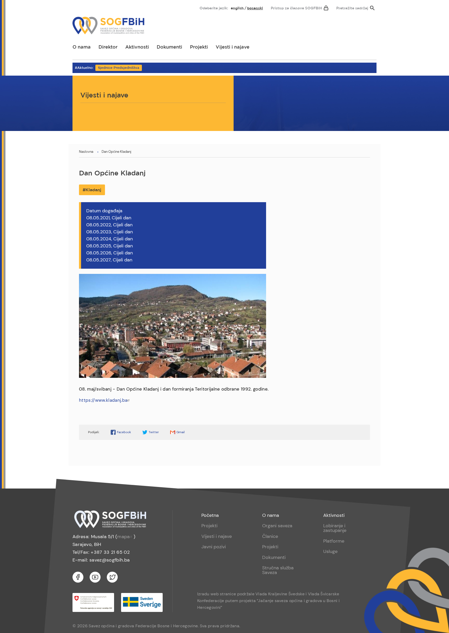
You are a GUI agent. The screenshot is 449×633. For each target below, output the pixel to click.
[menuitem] (81, 7)
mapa (123, 536)
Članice (270, 536)
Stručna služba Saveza (278, 570)
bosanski (255, 8)
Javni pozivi (213, 547)
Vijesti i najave (232, 47)
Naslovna (86, 151)
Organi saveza (277, 526)
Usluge (330, 551)
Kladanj (93, 190)
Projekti (199, 47)
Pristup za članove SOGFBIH (296, 8)
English (237, 8)
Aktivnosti (137, 47)
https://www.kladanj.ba (103, 400)
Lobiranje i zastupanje (334, 528)
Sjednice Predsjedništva (118, 68)
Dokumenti (169, 47)
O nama (81, 47)
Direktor (107, 47)
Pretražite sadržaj (352, 8)
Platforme (333, 541)
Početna (210, 515)
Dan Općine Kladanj (116, 151)
